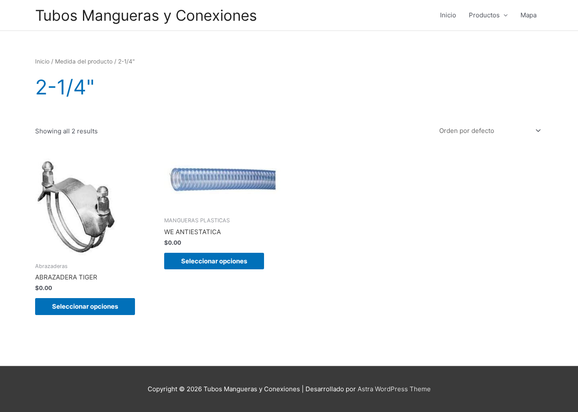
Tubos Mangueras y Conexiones (146, 15)
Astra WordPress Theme (394, 389)
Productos (484, 15)
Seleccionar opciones (85, 306)
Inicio (448, 15)
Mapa (528, 15)
